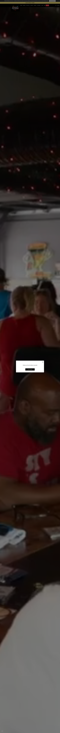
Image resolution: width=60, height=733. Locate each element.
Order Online (30, 369)
